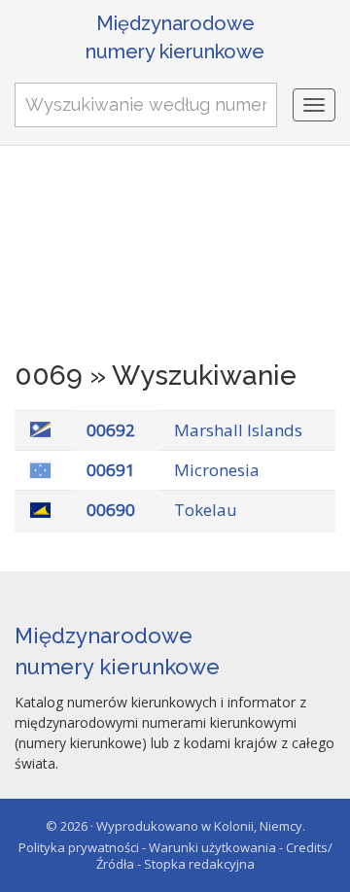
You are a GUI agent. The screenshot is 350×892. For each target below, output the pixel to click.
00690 (111, 509)
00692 (111, 430)
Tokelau (205, 509)
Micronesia (217, 470)
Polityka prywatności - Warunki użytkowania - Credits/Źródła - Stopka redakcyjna (175, 856)
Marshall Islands (238, 430)
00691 (111, 470)
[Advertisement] (175, 258)
